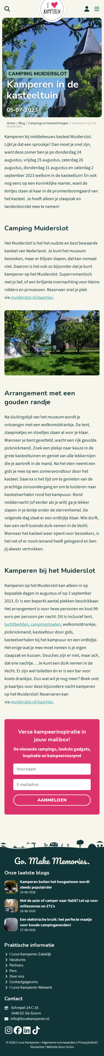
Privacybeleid (87, 1042)
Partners (16, 965)
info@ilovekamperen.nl (30, 1019)
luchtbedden (16, 624)
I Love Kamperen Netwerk (30, 987)
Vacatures (17, 960)
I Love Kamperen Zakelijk (30, 954)
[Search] (7, 9)
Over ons (16, 976)
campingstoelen (46, 624)
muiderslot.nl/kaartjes (32, 297)
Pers (13, 971)
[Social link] (8, 1030)
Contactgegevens (23, 982)
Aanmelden (52, 800)
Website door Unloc (60, 1047)
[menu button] (97, 9)
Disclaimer (37, 1047)
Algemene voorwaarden (59, 1042)
